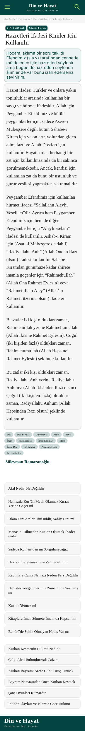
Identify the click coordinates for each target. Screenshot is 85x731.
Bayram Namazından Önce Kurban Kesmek (41, 682)
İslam (62, 440)
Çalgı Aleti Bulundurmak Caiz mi (34, 660)
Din (9, 434)
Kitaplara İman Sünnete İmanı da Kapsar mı (42, 618)
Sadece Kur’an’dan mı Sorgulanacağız (38, 549)
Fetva (56, 434)
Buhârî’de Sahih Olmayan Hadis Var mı (38, 632)
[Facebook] (10, 471)
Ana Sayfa (9, 19)
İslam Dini (12, 446)
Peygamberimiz (49, 446)
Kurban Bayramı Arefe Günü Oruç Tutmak (40, 671)
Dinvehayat (41, 434)
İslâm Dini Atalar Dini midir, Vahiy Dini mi (41, 519)
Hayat (68, 434)
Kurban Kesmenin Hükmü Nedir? (34, 649)
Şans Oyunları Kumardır (27, 693)
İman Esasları (25, 440)
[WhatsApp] (30, 471)
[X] (20, 471)
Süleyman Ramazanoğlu (27, 461)
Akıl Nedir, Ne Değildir (26, 488)
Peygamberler (14, 453)
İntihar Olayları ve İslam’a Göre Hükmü (39, 704)
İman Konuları (45, 440)
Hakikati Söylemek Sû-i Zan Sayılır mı (38, 562)
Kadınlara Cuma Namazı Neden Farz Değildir (43, 575)
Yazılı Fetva (37, 28)
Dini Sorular (24, 19)
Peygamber (29, 446)
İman (9, 440)
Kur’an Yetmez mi (22, 606)
